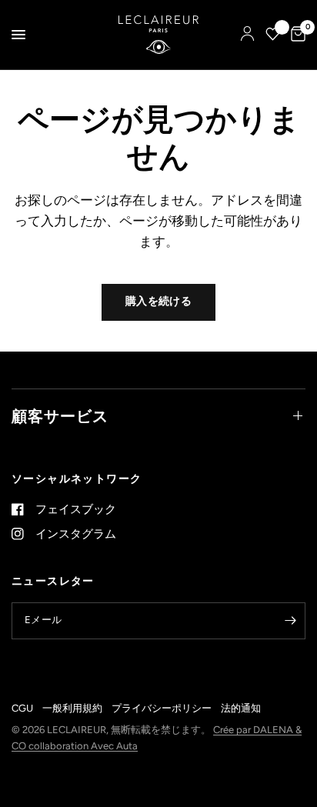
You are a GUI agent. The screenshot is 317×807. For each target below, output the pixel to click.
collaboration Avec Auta (83, 746)
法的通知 (241, 708)
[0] (295, 34)
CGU (22, 708)
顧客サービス (60, 416)
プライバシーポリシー (162, 708)
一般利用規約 (72, 708)
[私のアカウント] (247, 34)
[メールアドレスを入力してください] (290, 620)
